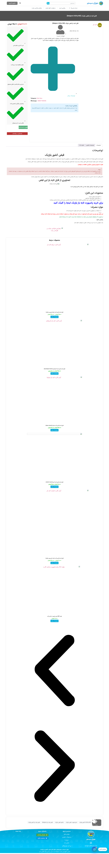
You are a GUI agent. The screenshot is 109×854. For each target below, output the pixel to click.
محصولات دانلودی (66, 837)
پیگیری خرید (62, 8)
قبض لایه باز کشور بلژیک (34, 822)
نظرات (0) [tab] (81, 145)
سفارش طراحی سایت (37, 8)
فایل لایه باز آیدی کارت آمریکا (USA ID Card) (54, 482)
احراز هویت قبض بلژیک (71, 822)
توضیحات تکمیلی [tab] (90, 145)
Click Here (39, 98)
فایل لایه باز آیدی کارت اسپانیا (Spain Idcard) (55, 425)
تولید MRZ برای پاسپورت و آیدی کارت (54, 616)
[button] (54, 671)
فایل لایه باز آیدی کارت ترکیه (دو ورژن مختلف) (54, 312)
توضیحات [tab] (98, 145)
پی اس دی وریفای (66, 846)
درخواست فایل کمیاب (50, 8)
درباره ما (67, 840)
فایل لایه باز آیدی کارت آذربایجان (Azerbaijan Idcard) (54, 369)
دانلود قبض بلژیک (59, 822)
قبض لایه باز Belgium (47, 822)
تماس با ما (66, 843)
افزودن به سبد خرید (23, 127)
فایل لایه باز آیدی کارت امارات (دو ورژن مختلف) (55, 558)
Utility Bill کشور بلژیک (85, 822)
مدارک (71, 31)
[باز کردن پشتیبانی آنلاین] (95, 849)
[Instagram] (91, 843)
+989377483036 (41, 100)
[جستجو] (48, 3)
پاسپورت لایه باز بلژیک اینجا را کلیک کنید (73, 203)
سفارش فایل (67, 834)
